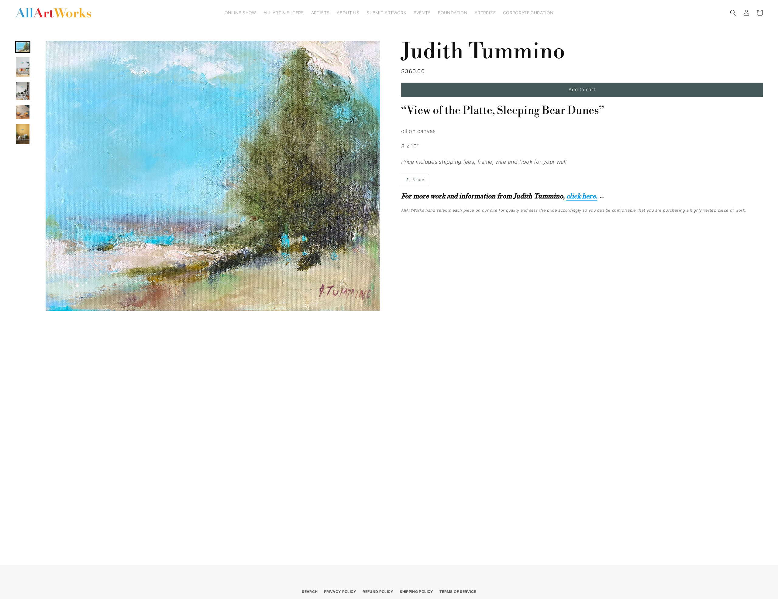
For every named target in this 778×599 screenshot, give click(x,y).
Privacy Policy (340, 591)
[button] (733, 12)
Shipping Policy (416, 591)
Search (310, 591)
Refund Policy (378, 591)
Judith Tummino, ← (559, 196)
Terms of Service (457, 591)
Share (418, 179)
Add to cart (582, 89)
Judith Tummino (483, 51)
